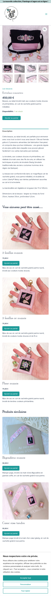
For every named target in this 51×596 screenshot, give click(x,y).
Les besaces (7, 89)
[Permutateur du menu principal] (46, 14)
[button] (45, 29)
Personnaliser (25, 584)
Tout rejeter (25, 591)
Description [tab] (7, 131)
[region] (25, 574)
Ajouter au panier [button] (11, 263)
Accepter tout (25, 578)
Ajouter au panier (11, 118)
